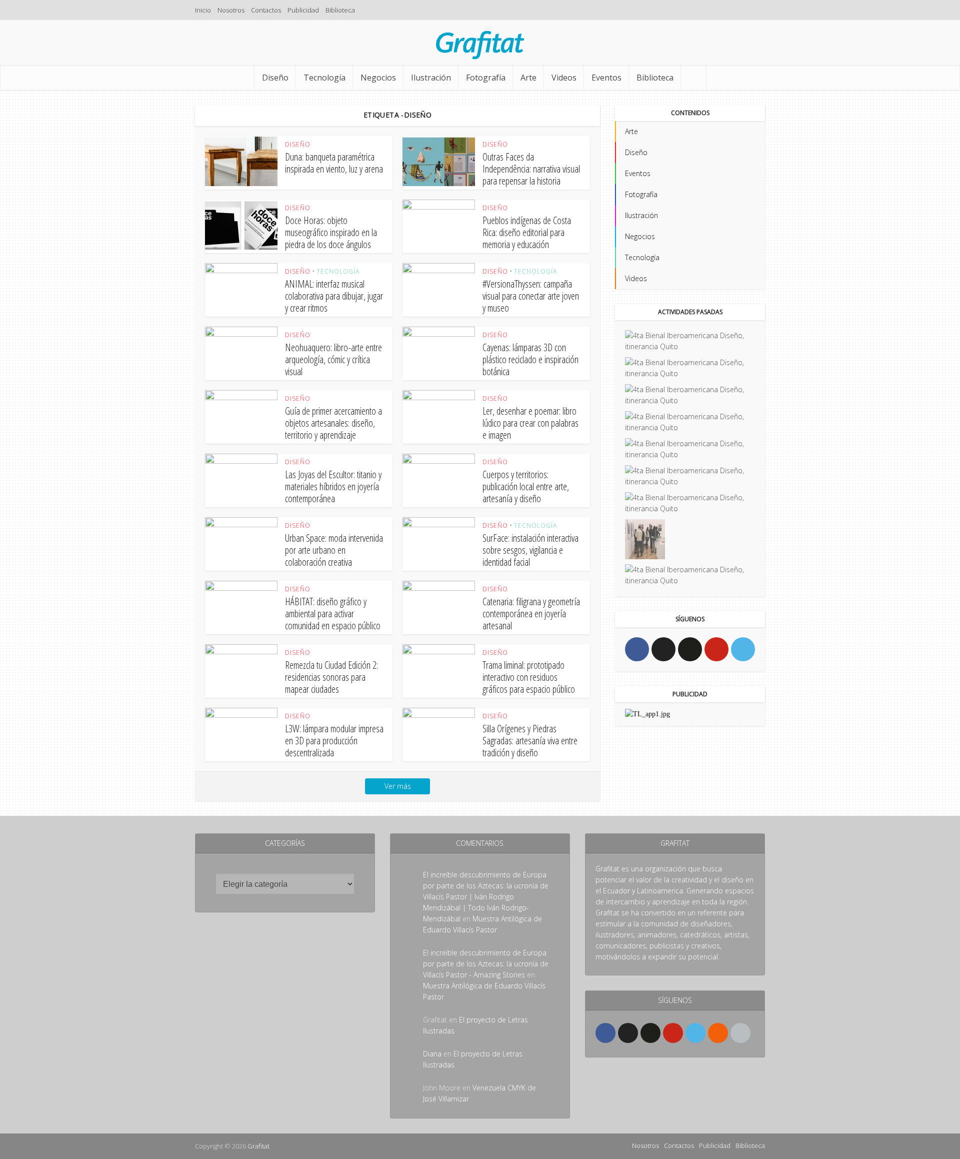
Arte (528, 77)
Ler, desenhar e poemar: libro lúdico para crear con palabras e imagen (530, 423)
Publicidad (303, 10)
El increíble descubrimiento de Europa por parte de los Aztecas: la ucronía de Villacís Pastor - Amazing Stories (485, 963)
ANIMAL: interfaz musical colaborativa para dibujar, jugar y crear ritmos (334, 296)
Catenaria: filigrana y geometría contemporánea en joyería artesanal (531, 613)
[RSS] (718, 1033)
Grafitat (259, 1145)
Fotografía (486, 77)
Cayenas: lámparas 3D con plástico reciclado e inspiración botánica (530, 359)
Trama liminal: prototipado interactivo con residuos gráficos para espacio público (528, 677)
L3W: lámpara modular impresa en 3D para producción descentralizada (334, 740)
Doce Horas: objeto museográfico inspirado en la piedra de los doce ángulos (331, 232)
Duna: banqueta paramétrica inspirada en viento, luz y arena (334, 163)
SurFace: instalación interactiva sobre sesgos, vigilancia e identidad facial (530, 550)
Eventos (607, 77)
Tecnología (325, 77)
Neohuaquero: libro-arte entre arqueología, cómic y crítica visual (333, 359)
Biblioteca (340, 10)
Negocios (378, 77)
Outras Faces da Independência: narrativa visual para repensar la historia (531, 169)
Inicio (203, 10)
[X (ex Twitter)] (664, 649)
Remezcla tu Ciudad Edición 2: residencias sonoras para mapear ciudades (331, 677)
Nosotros (231, 10)
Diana (432, 1053)
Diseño (275, 77)
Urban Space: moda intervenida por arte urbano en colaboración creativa (334, 550)
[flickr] (690, 649)
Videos (564, 77)
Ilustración (431, 77)
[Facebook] (637, 649)
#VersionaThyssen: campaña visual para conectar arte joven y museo (530, 296)
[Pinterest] (716, 649)
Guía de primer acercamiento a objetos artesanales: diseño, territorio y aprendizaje (333, 423)
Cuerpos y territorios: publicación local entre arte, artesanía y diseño (525, 486)
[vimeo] (743, 649)
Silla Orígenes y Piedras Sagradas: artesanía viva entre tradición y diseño (530, 740)
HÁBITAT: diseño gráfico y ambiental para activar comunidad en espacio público (332, 613)
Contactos (266, 10)
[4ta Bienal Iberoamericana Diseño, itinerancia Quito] (690, 341)
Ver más (397, 786)
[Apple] (740, 1033)
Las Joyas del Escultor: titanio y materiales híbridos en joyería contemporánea (333, 486)
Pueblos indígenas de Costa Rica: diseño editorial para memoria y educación (526, 232)
